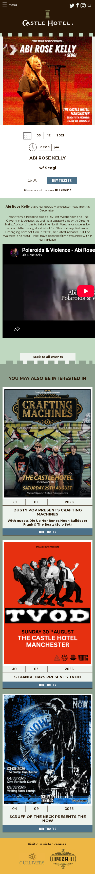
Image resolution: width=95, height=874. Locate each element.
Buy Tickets (62, 180)
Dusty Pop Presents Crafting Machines (47, 512)
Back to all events (47, 357)
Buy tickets (47, 532)
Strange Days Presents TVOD (47, 676)
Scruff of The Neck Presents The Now (47, 818)
